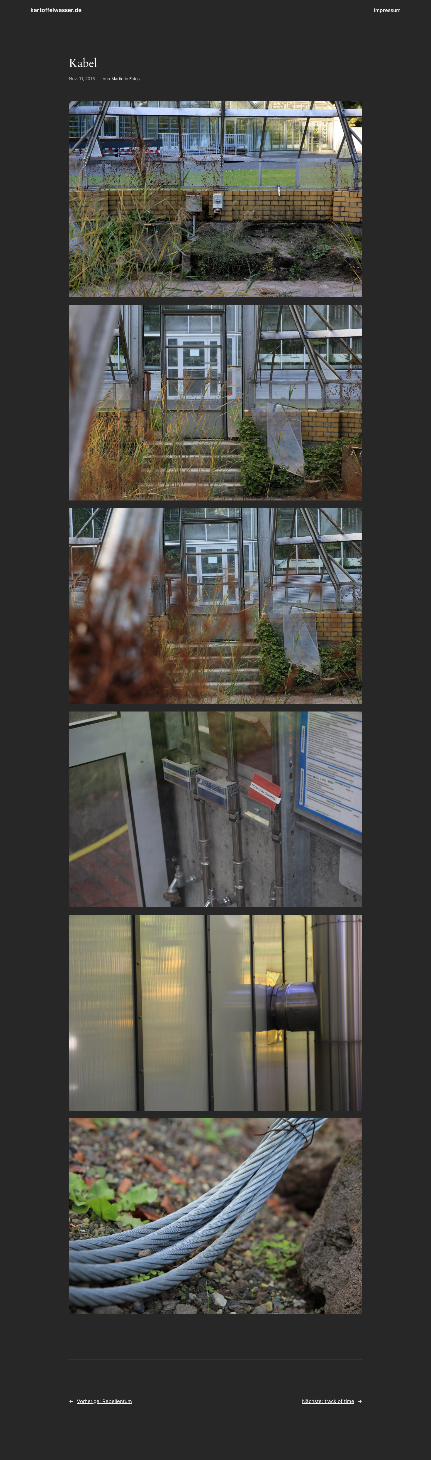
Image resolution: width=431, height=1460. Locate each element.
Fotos (134, 78)
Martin (117, 78)
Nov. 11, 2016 (82, 78)
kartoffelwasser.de (56, 10)
